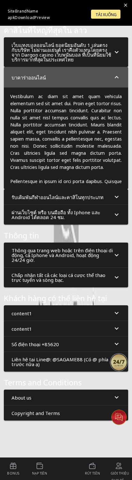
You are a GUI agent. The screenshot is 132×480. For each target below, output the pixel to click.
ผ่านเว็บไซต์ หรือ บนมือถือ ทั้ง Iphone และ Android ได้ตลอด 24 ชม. (56, 214)
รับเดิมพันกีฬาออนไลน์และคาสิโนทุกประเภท (57, 197)
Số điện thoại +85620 (35, 344)
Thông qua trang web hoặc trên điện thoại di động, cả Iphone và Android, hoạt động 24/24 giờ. (62, 254)
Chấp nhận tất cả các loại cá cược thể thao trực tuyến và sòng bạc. (58, 277)
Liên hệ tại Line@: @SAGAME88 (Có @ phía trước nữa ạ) (60, 361)
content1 (22, 313)
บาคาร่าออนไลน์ (29, 77)
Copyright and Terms (36, 413)
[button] (66, 52)
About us (21, 397)
